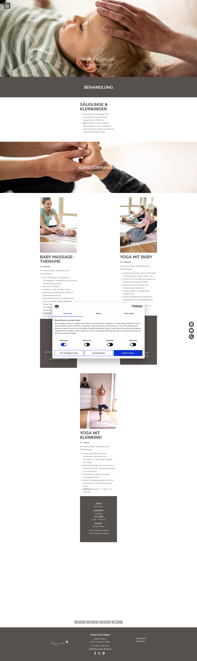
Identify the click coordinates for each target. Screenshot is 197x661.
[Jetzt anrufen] (191, 336)
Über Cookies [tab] (129, 313)
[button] (80, 622)
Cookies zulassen (128, 353)
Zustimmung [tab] (67, 313)
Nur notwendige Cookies (69, 353)
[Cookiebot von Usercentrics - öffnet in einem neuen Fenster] (133, 306)
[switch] (87, 344)
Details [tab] (98, 313)
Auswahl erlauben (98, 353)
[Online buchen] (191, 324)
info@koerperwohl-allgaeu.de (100, 649)
